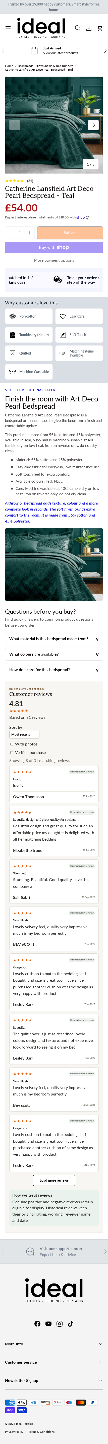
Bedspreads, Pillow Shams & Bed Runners (45, 66)
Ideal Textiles (24, 1424)
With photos (26, 743)
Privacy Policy (14, 1432)
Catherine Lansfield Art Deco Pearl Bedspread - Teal (39, 69)
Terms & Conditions (41, 1432)
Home (9, 66)
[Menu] (8, 28)
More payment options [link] (54, 260)
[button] (99, 28)
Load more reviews (54, 1180)
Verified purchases (31, 752)
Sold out (70, 232)
